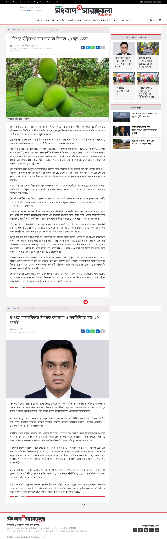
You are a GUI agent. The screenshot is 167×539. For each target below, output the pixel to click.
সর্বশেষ (39, 20)
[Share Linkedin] (97, 48)
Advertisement (52, 2)
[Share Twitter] (87, 48)
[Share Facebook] (82, 48)
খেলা (79, 20)
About (15, 2)
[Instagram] (154, 2)
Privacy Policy (33, 2)
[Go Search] (160, 20)
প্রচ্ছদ (47, 20)
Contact (23, 2)
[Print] (102, 47)
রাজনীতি (71, 20)
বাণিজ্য (96, 20)
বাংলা (31, 10)
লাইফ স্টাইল (106, 20)
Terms (42, 2)
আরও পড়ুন (136, 107)
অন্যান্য (125, 20)
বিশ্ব (63, 20)
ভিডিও (116, 20)
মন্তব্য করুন (20, 287)
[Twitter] (146, 2)
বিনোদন (87, 20)
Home (8, 2)
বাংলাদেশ (56, 20)
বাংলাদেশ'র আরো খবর (136, 37)
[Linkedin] (150, 2)
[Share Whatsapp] (92, 47)
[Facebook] (141, 2)
